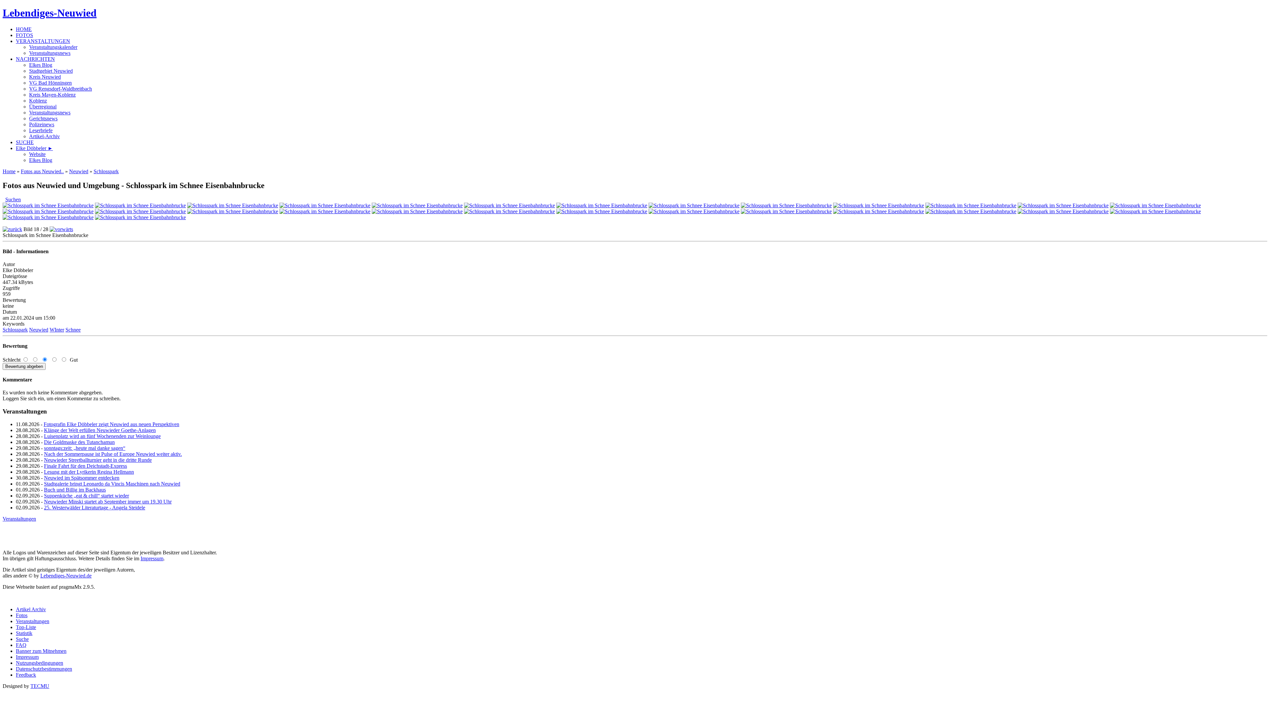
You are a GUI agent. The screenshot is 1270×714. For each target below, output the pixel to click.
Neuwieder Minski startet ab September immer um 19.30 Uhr (108, 501)
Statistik (24, 633)
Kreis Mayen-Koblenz (52, 95)
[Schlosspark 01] (48, 217)
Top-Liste (26, 627)
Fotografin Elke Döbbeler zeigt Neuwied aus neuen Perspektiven (111, 424)
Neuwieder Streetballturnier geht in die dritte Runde (98, 460)
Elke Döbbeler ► (34, 148)
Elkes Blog (40, 65)
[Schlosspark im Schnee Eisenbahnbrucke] (417, 211)
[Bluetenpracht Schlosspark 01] (1063, 211)
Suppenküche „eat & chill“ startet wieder (86, 495)
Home (9, 171)
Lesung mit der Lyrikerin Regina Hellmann (89, 472)
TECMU (39, 686)
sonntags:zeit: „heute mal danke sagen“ (84, 448)
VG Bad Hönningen (50, 83)
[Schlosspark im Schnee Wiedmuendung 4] (878, 211)
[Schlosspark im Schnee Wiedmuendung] (601, 211)
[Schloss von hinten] (786, 205)
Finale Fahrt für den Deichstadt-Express (85, 466)
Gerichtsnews (43, 118)
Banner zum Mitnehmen (41, 651)
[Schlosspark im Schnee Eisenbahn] (324, 211)
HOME (24, 29)
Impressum (152, 558)
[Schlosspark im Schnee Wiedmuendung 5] (970, 211)
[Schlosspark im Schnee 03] (48, 211)
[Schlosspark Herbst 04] (324, 205)
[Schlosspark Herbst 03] (232, 205)
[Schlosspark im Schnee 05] (232, 211)
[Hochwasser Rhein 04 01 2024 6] (694, 205)
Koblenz (38, 100)
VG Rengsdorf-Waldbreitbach (60, 89)
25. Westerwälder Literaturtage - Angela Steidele (94, 507)
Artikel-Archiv (44, 136)
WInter (57, 330)
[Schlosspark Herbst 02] (140, 205)
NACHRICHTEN (35, 59)
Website (37, 154)
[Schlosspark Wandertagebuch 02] (601, 205)
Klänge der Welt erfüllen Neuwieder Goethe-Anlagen (100, 430)
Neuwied (78, 171)
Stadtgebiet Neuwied (51, 71)
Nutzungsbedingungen (39, 663)
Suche (22, 639)
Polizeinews (41, 124)
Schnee (73, 330)
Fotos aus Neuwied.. (42, 171)
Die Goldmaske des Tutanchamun (79, 442)
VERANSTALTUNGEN (43, 41)
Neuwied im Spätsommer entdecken (81, 478)
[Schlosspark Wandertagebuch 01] (509, 205)
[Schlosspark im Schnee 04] (140, 211)
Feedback (26, 675)
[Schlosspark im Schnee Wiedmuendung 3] (786, 211)
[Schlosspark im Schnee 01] (1063, 205)
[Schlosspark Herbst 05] (417, 205)
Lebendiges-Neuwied (50, 13)
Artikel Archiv (31, 609)
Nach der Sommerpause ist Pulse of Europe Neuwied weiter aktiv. (113, 454)
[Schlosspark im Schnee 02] (1155, 205)
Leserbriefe (41, 130)
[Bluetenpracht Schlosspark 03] (1155, 211)
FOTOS (24, 35)
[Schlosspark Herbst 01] (48, 205)
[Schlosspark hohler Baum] (878, 205)
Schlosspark (106, 171)
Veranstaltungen (19, 519)
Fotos (21, 615)
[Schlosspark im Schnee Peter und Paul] (509, 211)
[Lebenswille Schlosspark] (140, 217)
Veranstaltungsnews (49, 53)
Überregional (43, 106)
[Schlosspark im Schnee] (970, 205)
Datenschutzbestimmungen (44, 669)
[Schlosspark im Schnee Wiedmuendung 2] (694, 211)
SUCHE (25, 142)
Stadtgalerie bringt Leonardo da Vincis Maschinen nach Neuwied (112, 484)
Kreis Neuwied (45, 77)
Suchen (13, 199)
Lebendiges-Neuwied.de (66, 575)
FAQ (21, 645)
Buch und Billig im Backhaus (75, 490)
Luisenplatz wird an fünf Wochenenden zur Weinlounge (102, 436)
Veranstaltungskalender (53, 47)
